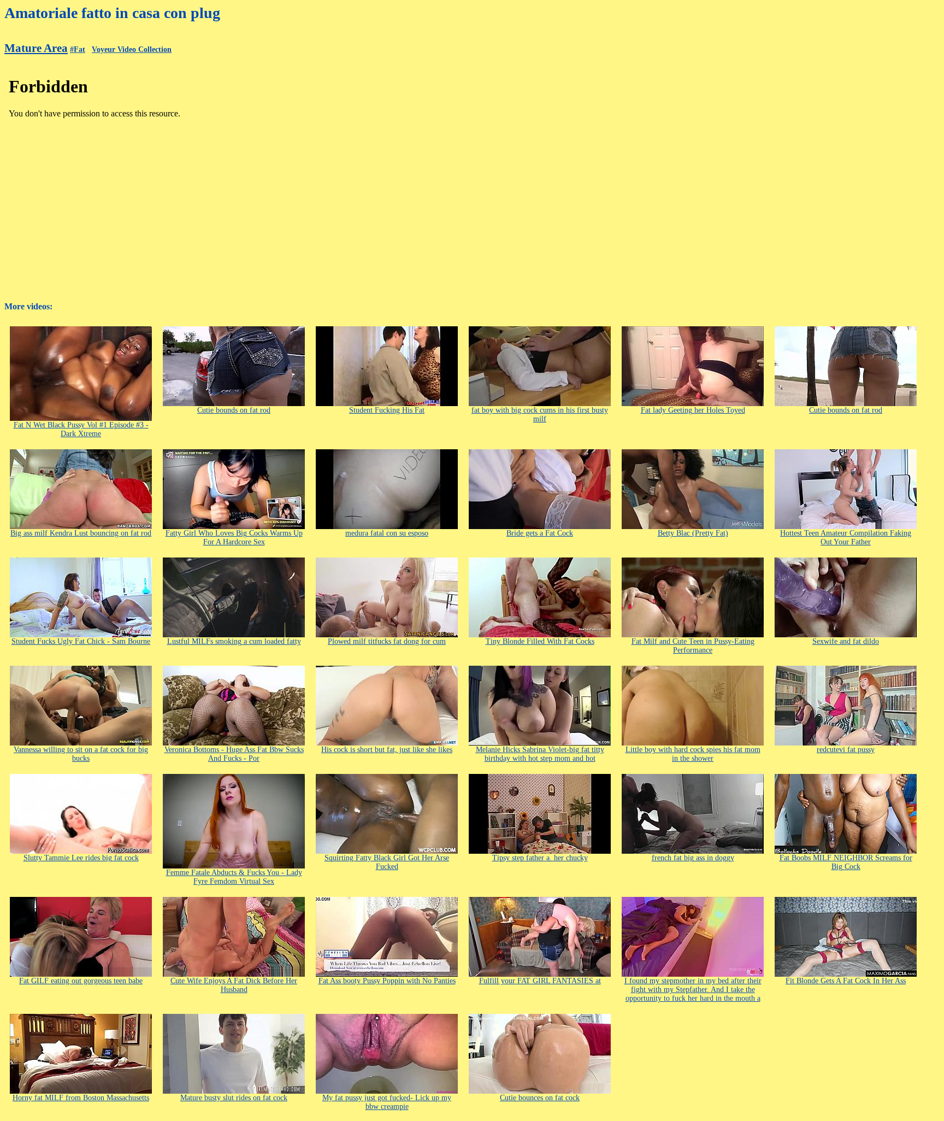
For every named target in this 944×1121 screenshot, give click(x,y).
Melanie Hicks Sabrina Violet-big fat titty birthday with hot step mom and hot (540, 754)
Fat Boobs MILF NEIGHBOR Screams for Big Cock (846, 862)
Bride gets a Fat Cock (539, 533)
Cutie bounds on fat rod (233, 410)
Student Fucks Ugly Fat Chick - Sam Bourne (80, 641)
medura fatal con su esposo (386, 533)
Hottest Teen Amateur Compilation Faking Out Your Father (845, 537)
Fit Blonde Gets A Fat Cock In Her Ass (846, 981)
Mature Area (36, 48)
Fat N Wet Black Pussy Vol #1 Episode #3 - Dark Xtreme (81, 429)
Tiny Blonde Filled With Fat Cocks (540, 641)
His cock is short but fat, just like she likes (386, 750)
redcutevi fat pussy (846, 750)
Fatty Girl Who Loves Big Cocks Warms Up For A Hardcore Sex (234, 537)
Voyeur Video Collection (132, 49)
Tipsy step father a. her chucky (540, 858)
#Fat (77, 49)
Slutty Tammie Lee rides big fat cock (81, 858)
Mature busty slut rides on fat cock (233, 1098)
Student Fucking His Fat (386, 410)
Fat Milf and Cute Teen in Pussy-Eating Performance (693, 645)
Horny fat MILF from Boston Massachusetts (81, 1098)
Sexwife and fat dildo (845, 641)
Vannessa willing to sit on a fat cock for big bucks (81, 754)
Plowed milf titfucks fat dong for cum (387, 641)
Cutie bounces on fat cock (540, 1098)
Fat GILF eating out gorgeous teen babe (81, 981)
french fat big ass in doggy (693, 858)
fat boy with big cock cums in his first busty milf (539, 414)
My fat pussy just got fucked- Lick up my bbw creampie (386, 1102)
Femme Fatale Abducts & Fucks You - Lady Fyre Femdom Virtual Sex (234, 876)
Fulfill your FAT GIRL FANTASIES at (540, 981)
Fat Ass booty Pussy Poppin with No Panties (387, 981)
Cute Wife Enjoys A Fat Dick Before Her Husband (233, 985)
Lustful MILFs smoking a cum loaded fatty (234, 641)
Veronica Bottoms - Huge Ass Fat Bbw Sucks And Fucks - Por (234, 754)
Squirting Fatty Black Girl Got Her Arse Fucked (386, 862)
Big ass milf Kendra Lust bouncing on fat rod (80, 533)
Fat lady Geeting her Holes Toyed (693, 410)
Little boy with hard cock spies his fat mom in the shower (693, 754)
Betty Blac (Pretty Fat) (693, 533)
